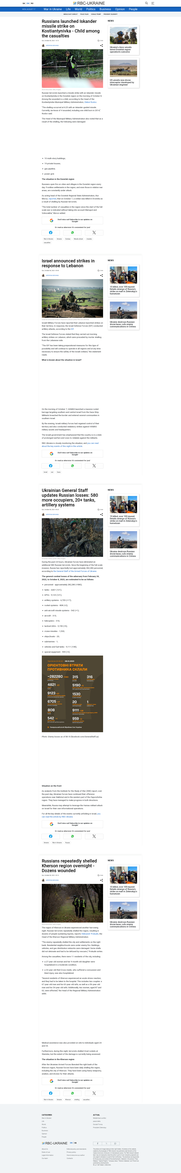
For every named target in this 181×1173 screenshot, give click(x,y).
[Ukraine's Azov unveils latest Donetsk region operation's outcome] (123, 35)
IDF (72, 329)
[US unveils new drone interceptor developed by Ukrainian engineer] (123, 68)
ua (24, 3)
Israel (45, 472)
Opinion (120, 9)
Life (68, 9)
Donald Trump (96, 14)
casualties (47, 242)
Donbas (67, 239)
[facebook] (97, 1143)
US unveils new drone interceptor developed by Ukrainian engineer (122, 82)
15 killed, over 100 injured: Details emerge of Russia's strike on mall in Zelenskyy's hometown (123, 290)
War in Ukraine (53, 9)
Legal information (47, 1155)
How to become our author (76, 1155)
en (28, 3)
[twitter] (106, 1143)
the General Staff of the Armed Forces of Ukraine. (75, 571)
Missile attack (78, 239)
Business (105, 9)
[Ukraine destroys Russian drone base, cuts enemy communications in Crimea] (123, 310)
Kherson (68, 1099)
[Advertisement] (72, 140)
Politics (90, 9)
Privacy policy (71, 1152)
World (78, 9)
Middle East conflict (71, 14)
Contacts (70, 1158)
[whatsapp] (115, 1143)
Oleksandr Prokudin (89, 934)
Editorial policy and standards (76, 1149)
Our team (45, 1158)
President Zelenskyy (110, 14)
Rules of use (46, 1152)
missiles (89, 239)
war (52, 472)
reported (52, 198)
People (133, 9)
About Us (45, 1149)
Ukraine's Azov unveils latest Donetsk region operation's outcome (121, 49)
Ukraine (59, 239)
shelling (76, 1099)
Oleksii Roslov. (90, 102)
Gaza (58, 472)
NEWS (111, 21)
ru (32, 3)
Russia (67, 842)
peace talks (84, 14)
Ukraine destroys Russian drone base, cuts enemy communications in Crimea (123, 324)
